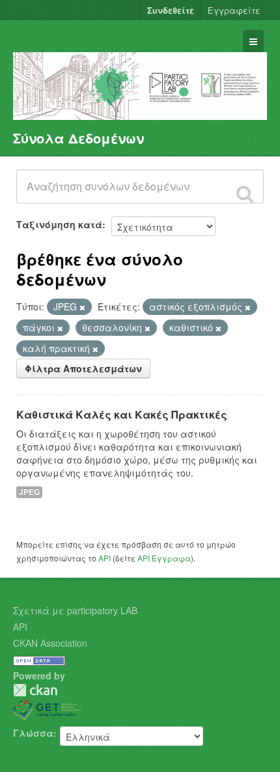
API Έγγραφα (164, 557)
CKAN (35, 690)
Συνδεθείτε (170, 10)
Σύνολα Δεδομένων (78, 137)
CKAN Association (50, 642)
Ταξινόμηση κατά (59, 224)
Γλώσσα (33, 732)
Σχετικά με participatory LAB (75, 610)
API (104, 557)
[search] (245, 193)
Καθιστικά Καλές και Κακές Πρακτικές (121, 414)
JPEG (29, 491)
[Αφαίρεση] (82, 307)
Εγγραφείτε (234, 10)
